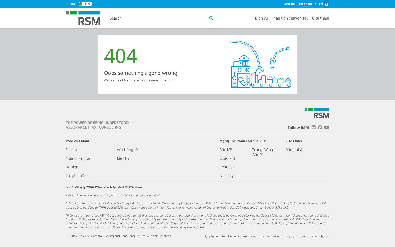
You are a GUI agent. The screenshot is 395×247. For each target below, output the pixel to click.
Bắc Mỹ (226, 149)
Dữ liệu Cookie (237, 236)
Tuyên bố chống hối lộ (313, 236)
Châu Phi (227, 158)
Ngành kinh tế (78, 158)
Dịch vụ (72, 149)
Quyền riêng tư (215, 236)
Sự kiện (72, 166)
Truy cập (290, 236)
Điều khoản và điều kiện (266, 236)
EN (321, 4)
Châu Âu (227, 166)
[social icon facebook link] (320, 127)
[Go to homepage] (85, 17)
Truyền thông (77, 175)
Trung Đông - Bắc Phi (263, 152)
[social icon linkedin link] (313, 127)
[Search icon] (211, 18)
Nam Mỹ (227, 175)
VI (326, 4)
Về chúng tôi (128, 149)
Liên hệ (289, 4)
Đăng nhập (294, 149)
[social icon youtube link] (326, 127)
